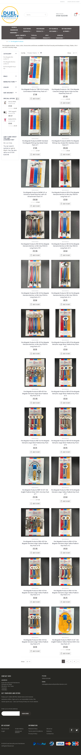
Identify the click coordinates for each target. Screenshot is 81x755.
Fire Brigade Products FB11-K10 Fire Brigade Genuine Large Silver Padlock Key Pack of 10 (35, 394)
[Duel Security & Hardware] (9, 14)
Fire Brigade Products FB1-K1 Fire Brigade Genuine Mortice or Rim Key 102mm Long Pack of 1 (65, 194)
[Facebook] (71, 730)
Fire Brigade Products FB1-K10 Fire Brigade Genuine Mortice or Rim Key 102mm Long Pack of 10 (35, 246)
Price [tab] (5, 76)
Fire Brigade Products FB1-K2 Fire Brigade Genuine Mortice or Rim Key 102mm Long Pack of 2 (65, 246)
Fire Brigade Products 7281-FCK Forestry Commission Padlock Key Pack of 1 (35, 90)
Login (3, 731)
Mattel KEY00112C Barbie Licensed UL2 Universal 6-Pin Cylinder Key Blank (12, 119)
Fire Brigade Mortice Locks (9, 63)
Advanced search (18, 731)
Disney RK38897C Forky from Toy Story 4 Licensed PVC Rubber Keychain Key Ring (12, 101)
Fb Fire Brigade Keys (9, 67)
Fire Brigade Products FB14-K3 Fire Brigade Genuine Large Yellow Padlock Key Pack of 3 (35, 593)
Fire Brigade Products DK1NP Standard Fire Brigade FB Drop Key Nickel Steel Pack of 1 (35, 143)
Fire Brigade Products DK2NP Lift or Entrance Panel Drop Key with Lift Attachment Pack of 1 (35, 194)
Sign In (62, 1)
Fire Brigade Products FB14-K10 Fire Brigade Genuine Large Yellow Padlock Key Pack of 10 (35, 543)
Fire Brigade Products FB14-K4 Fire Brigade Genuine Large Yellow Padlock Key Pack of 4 (65, 593)
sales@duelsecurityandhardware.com (54, 684)
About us (49, 729)
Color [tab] (5, 87)
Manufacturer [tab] (9, 82)
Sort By (23, 53)
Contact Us (50, 734)
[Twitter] (76, 730)
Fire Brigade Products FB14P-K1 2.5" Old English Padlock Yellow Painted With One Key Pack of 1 (65, 642)
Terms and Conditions (35, 731)
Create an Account (73, 1)
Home (7, 41)
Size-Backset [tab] (8, 93)
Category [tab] (7, 54)
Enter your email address (9, 709)
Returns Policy (32, 729)
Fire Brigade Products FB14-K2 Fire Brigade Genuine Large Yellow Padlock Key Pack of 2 (65, 543)
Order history (19, 729)
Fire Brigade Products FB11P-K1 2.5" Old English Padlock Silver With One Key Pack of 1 (35, 492)
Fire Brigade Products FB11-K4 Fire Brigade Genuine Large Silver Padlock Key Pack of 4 (35, 443)
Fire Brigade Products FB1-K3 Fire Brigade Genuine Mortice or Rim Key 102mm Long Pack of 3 (35, 295)
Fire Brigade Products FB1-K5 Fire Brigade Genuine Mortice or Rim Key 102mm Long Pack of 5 (35, 344)
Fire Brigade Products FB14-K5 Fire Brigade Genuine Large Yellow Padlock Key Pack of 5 (35, 642)
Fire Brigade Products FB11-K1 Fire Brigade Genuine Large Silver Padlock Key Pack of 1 (65, 344)
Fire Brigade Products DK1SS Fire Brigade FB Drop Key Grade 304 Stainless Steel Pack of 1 (65, 143)
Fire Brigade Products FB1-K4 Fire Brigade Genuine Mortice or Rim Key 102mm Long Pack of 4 (65, 295)
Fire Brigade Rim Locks (8, 58)
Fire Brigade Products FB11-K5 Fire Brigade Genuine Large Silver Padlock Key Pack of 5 (65, 443)
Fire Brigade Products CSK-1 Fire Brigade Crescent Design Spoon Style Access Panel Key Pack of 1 (65, 91)
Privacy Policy (23, 702)
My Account (5, 729)
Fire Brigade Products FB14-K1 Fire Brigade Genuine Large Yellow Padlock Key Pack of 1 (65, 492)
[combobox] (36, 15)
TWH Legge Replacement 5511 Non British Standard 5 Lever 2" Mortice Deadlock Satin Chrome (12, 111)
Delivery (49, 731)
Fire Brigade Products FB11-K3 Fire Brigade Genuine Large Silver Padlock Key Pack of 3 (65, 394)
